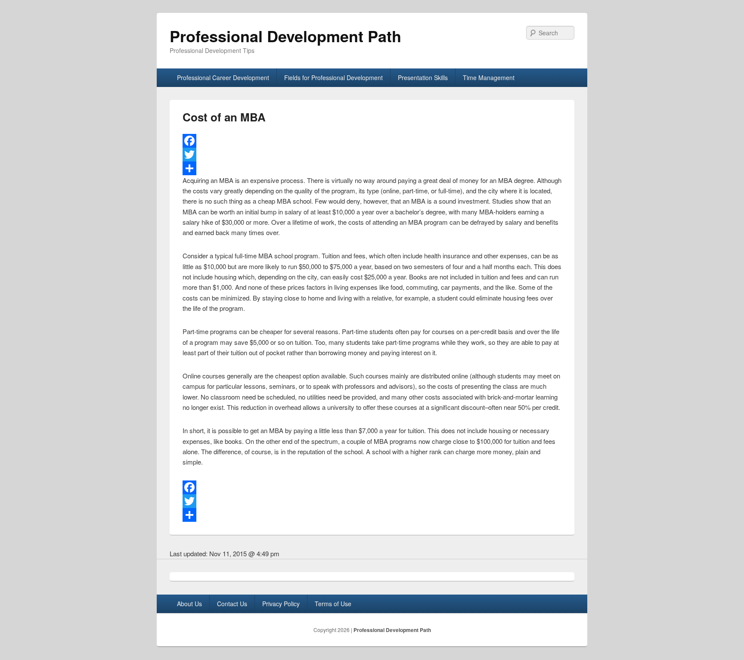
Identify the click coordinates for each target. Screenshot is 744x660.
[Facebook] (372, 141)
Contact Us (232, 603)
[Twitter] (372, 154)
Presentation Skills (423, 77)
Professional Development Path (285, 36)
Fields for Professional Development (333, 77)
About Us (189, 603)
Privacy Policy (281, 603)
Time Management (489, 77)
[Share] (372, 168)
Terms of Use (333, 603)
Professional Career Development (223, 77)
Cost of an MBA (224, 117)
